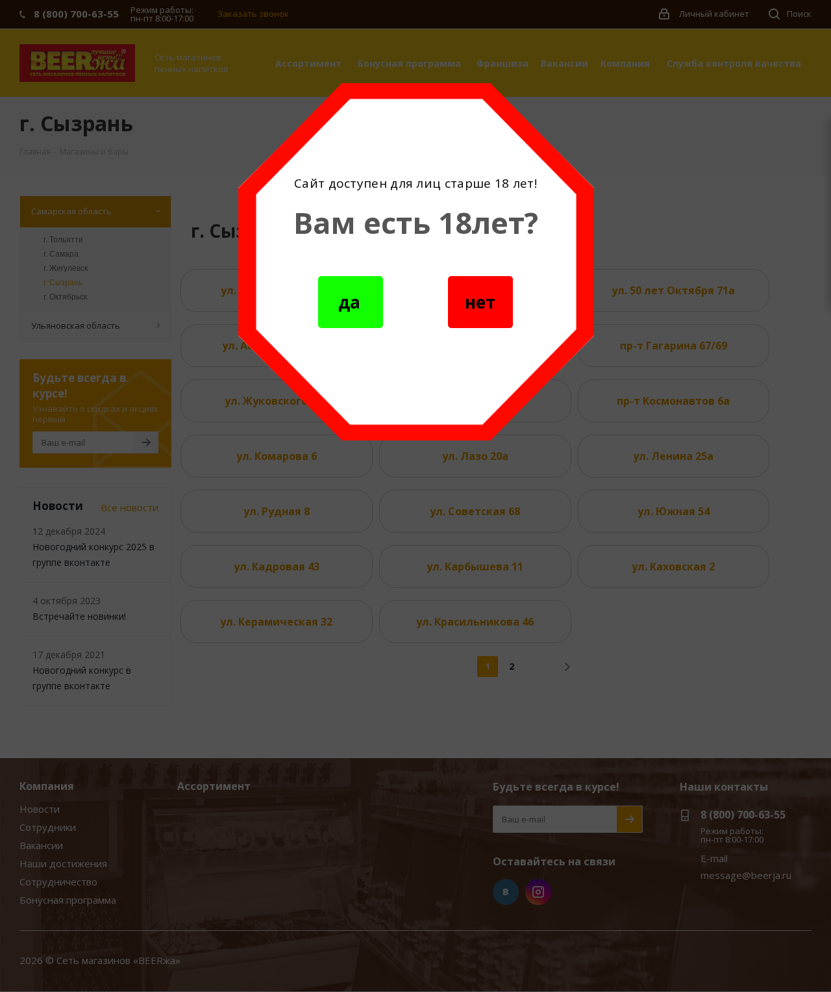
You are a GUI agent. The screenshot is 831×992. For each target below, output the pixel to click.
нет (480, 302)
